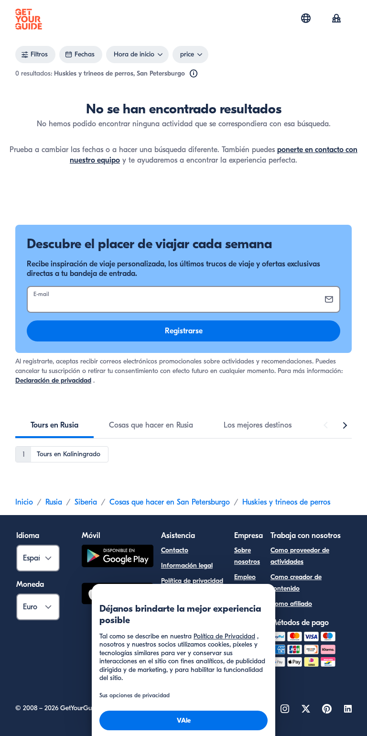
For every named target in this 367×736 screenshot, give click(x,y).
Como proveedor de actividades (299, 556)
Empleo (245, 577)
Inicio (24, 502)
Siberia (86, 502)
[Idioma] (305, 18)
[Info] (193, 73)
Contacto (174, 550)
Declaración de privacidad (53, 380)
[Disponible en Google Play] (117, 557)
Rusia (53, 502)
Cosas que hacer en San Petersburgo (169, 502)
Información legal (187, 565)
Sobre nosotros (247, 556)
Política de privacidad (192, 581)
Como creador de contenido (296, 583)
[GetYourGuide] (28, 19)
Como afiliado (291, 604)
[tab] (54, 425)
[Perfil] (336, 19)
